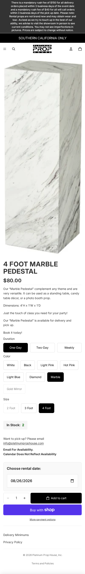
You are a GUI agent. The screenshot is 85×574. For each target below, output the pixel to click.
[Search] (13, 48)
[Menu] (4, 49)
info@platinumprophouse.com (23, 443)
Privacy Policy (12, 542)
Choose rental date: (24, 468)
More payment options (42, 519)
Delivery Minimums (16, 535)
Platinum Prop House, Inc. (47, 555)
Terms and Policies (43, 563)
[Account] (71, 48)
